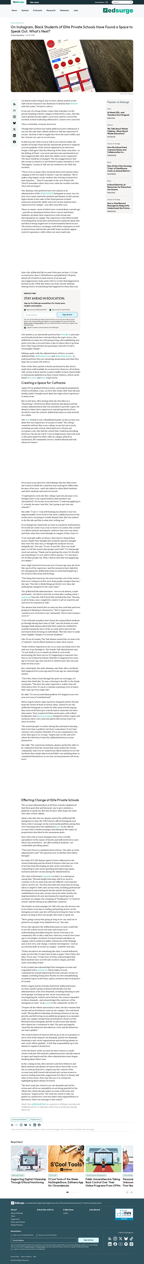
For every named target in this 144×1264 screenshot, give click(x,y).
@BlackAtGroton (43, 356)
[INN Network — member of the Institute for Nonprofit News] (124, 1214)
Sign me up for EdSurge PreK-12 (37, 309)
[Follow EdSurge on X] (120, 1238)
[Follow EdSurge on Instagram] (115, 1238)
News (14, 10)
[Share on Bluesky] (14, 123)
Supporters (15, 1219)
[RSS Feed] (12, 1125)
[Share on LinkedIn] (14, 135)
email (47, 1002)
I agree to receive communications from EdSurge (43, 327)
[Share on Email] (14, 110)
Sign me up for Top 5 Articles (61, 309)
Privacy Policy (39, 323)
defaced (74, 103)
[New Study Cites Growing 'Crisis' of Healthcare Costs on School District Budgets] (119, 169)
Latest (65, 1213)
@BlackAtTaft (46, 193)
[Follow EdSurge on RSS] (110, 1238)
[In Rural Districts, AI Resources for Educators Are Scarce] (119, 187)
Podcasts (37, 10)
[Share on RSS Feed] (14, 104)
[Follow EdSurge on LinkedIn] (110, 1244)
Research (51, 10)
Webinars (64, 10)
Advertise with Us (45, 1209)
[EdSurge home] (18, 2)
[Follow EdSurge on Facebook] (115, 1244)
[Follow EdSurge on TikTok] (131, 1238)
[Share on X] (14, 129)
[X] (30, 1125)
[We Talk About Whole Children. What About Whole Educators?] (119, 131)
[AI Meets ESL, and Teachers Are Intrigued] (119, 114)
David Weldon (111, 174)
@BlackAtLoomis (63, 356)
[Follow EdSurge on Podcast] (131, 1244)
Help (34, 1256)
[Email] (16, 1125)
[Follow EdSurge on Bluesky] (126, 1238)
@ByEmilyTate (38, 1104)
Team (13, 1216)
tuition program (45, 716)
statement (26, 597)
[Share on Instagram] (14, 116)
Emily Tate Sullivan (18, 35)
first (27, 419)
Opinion (25, 10)
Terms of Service (26, 1256)
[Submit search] (131, 2)
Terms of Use (28, 323)
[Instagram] (21, 1125)
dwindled (65, 334)
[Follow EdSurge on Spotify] (126, 1244)
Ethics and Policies (18, 1222)
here (29, 377)
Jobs (75, 10)
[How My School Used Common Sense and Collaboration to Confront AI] (119, 150)
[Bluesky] (25, 1125)
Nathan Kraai (111, 211)
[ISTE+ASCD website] (34, 2)
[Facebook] (39, 1125)
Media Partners (17, 1225)
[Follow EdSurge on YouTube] (120, 1244)
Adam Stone (111, 118)
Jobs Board (94, 1209)
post (58, 826)
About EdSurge (17, 1213)
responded (47, 876)
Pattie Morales (111, 155)
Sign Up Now (67, 315)
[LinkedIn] (34, 1125)
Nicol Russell (111, 136)
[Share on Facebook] (14, 142)
